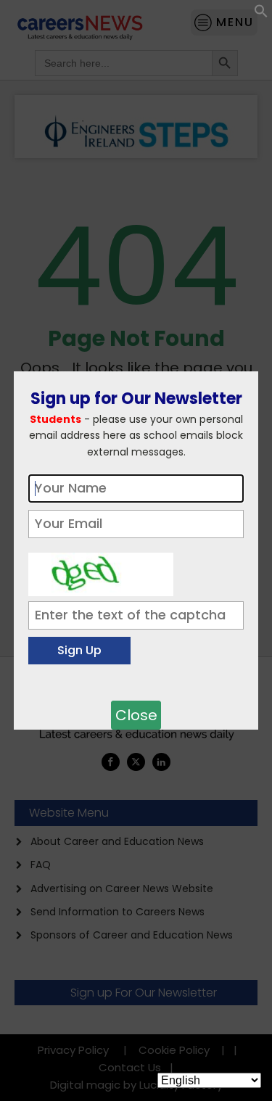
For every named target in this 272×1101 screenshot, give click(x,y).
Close (136, 715)
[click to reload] (100, 570)
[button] (261, 14)
